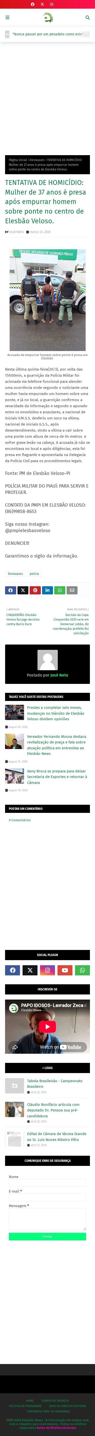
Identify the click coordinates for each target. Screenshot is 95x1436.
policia (34, 574)
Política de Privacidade (25, 1406)
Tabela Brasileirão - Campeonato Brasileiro (55, 1084)
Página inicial (18, 160)
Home (30, 1400)
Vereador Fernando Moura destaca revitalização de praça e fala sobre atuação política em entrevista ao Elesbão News (56, 745)
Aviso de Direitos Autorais (67, 1406)
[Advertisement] (47, 97)
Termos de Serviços (55, 1400)
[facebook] (33, 4)
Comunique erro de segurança (48, 1411)
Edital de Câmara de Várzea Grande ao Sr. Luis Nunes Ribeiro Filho (56, 1137)
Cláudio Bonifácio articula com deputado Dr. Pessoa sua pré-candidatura (53, 1110)
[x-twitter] (42, 4)
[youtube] (65, 970)
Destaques (37, 160)
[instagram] (51, 4)
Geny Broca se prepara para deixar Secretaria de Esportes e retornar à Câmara (57, 777)
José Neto (16, 232)
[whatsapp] (82, 970)
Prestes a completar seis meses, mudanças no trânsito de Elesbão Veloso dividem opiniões (55, 713)
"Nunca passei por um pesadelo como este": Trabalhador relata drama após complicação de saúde (50, 34)
